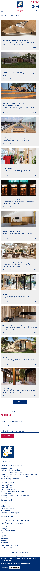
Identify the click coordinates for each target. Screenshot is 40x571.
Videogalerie (6, 526)
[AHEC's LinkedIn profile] (38, 2)
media (3, 502)
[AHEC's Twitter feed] (2, 415)
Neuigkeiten (7, 516)
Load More (20, 402)
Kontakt (4, 541)
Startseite (4, 15)
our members (6, 547)
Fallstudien (5, 510)
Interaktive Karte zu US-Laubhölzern (16, 496)
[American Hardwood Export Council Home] (20, 7)
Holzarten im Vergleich (10, 470)
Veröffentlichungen (9, 530)
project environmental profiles (13, 498)
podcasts (4, 528)
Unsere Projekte (7, 508)
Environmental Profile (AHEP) (13, 491)
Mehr (34, 47)
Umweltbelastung (8, 489)
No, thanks (14, 568)
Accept (5, 568)
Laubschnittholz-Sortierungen (13, 472)
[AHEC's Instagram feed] (34, 2)
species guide (6, 468)
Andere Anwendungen (10, 512)
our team (4, 543)
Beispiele (5, 506)
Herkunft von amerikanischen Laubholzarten (19, 474)
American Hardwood (12, 465)
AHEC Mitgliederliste (21, 552)
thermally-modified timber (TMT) (14, 476)
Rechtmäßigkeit (7, 485)
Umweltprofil (8, 482)
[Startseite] (7, 452)
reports (4, 532)
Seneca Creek (6, 500)
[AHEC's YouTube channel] (31, 2)
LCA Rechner (6, 493)
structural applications (10, 478)
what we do (5, 538)
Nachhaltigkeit (6, 487)
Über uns (5, 536)
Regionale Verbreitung (10, 545)
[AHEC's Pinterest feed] (36, 2)
